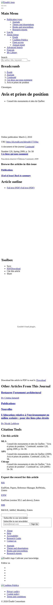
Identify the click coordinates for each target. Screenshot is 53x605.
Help (9, 533)
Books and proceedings (22, 27)
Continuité (11, 77)
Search (4, 57)
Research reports (19, 29)
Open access (18, 42)
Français (10, 50)
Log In (10, 32)
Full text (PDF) (13, 188)
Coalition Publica (20, 40)
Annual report (18, 45)
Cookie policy (13, 594)
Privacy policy (13, 591)
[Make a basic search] (2, 5)
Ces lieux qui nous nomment (19, 80)
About (16, 34)
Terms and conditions (16, 596)
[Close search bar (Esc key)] (5, 5)
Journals (16, 22)
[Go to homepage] (8, 2)
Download (41, 380)
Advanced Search (15, 47)
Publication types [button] (14, 19)
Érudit (15, 37)
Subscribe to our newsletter (15, 521)
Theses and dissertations (23, 24)
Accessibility (12, 536)
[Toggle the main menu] (2, 8)
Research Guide (14, 538)
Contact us (11, 541)
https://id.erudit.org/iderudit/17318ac (22, 142)
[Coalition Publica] (10, 585)
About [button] (10, 34)
